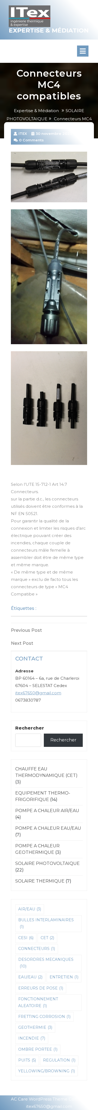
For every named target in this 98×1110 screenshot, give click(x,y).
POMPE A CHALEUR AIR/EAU (47, 810)
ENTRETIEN (64, 977)
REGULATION (59, 1060)
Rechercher (29, 728)
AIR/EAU (29, 909)
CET (47, 937)
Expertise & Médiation (49, 30)
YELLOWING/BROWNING (46, 1071)
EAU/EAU (30, 977)
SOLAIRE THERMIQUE (40, 881)
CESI (25, 937)
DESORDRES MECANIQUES (46, 963)
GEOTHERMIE (35, 1027)
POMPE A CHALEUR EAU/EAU (48, 828)
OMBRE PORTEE (37, 1049)
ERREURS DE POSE (40, 988)
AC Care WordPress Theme (39, 1099)
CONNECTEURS (56, 608)
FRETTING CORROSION (44, 1016)
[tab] (87, 51)
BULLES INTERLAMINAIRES (46, 923)
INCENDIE (31, 1038)
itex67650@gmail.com (38, 692)
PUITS (27, 1060)
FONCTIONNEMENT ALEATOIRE (38, 1002)
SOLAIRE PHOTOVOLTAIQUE (47, 863)
